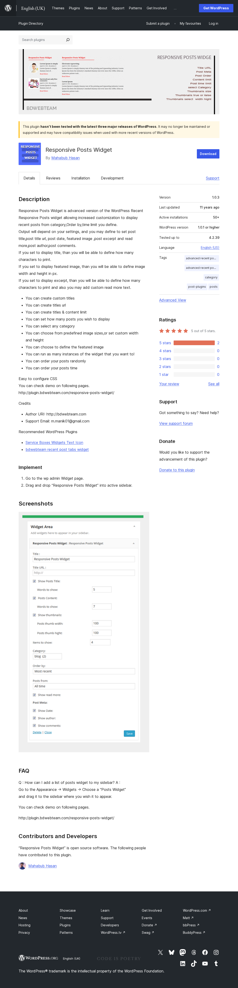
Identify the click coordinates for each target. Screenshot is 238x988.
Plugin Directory (31, 23)
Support (212, 178)
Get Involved (152, 910)
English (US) (210, 248)
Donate (149, 925)
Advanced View (172, 300)
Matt (188, 918)
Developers (110, 925)
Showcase (68, 910)
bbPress (191, 925)
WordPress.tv (113, 932)
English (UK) (71, 958)
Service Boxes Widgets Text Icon (54, 442)
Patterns (66, 932)
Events (147, 918)
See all (213, 383)
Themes (66, 918)
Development (112, 178)
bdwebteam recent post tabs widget (57, 449)
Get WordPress (216, 8)
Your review (169, 383)
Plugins (65, 925)
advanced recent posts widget (202, 268)
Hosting (24, 925)
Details (29, 178)
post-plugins (197, 286)
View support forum (176, 423)
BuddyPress (194, 932)
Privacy (24, 932)
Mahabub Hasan (65, 157)
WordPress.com (197, 910)
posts (214, 286)
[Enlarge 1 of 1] (143, 518)
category (211, 277)
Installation (80, 178)
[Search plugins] (68, 39)
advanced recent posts (202, 258)
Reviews (53, 178)
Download (208, 154)
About (23, 910)
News (23, 918)
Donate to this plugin (177, 470)
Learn (105, 910)
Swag (148, 932)
